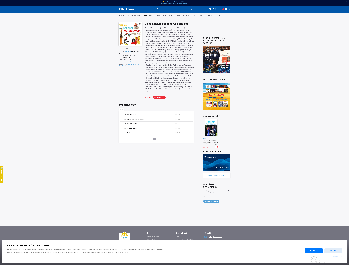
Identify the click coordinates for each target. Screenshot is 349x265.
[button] (214, 9)
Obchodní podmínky (153, 237)
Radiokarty (186, 15)
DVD (178, 15)
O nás (178, 237)
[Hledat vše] (190, 9)
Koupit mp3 (158, 97)
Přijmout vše (313, 250)
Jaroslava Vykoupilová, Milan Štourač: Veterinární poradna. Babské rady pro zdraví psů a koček (210, 143)
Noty (194, 15)
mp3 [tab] (121, 109)
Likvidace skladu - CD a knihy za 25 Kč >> (174, 3)
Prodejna (218, 15)
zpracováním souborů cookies (40, 252)
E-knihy (171, 15)
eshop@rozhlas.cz (215, 237)
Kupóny (201, 15)
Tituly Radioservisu (133, 15)
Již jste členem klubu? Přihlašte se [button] (216, 175)
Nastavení (333, 250)
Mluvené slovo (148, 15)
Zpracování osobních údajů (184, 239)
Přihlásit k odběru (211, 201)
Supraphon (128, 51)
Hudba (157, 15)
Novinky (121, 15)
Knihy (164, 15)
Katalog (209, 15)
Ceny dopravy (151, 239)
